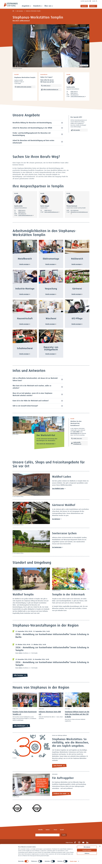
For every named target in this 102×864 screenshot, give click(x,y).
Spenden (84, 6)
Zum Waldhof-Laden (58, 488)
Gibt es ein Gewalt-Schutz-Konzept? (25, 406)
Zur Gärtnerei (56, 519)
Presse (55, 829)
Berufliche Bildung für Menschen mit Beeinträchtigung (32, 123)
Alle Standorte (20, 11)
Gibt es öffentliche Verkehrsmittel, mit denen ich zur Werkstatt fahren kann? (35, 379)
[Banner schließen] (99, 846)
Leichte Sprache (85, 1)
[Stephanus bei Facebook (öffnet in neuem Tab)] (75, 842)
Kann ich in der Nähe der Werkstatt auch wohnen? (31, 401)
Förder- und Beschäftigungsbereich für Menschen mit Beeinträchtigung (32, 134)
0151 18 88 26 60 (74, 210)
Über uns (47, 6)
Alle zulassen (87, 847)
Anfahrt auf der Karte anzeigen (24, 86)
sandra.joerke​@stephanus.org (78, 96)
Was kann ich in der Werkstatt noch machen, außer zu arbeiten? (32, 387)
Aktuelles (40, 829)
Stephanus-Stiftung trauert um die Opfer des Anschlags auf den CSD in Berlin (77, 714)
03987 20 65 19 (47, 210)
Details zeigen (73, 861)
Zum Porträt (57, 765)
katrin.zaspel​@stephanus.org (51, 212)
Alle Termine (18, 675)
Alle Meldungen (19, 726)
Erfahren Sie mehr (59, 793)
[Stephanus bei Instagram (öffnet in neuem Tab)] (79, 842)
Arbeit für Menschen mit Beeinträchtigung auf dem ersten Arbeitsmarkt (33, 142)
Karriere (92, 6)
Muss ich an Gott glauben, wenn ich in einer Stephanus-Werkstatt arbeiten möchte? (33, 394)
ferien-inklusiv (18, 653)
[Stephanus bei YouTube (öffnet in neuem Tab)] (83, 842)
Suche (93, 1)
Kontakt (62, 829)
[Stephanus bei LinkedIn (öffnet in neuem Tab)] (87, 842)
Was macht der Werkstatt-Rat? (46, 443)
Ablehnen (87, 853)
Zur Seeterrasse (56, 547)
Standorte (37, 6)
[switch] (40, 861)
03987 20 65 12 (74, 93)
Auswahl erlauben (87, 850)
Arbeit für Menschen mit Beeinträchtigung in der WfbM (32, 128)
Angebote (25, 6)
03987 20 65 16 (74, 91)
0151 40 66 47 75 (74, 94)
